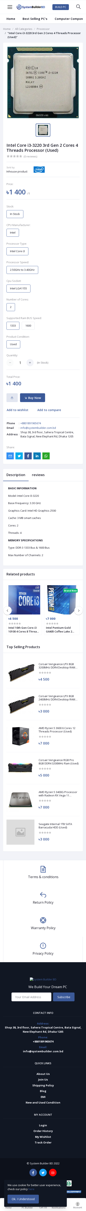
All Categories (23, 29)
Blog (43, 1091)
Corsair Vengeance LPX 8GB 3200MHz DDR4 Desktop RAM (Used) (57, 666)
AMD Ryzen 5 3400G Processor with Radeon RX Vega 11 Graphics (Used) (58, 794)
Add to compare (49, 410)
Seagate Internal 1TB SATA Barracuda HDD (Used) (55, 826)
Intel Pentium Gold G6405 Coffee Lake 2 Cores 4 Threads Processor (59, 629)
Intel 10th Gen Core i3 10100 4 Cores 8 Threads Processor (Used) (24, 629)
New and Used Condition (43, 1102)
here (31, 1189)
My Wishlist (43, 1137)
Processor (43, 29)
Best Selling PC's (35, 19)
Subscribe (63, 997)
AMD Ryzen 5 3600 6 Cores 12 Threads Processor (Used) (57, 730)
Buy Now (34, 398)
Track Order (43, 1142)
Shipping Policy (43, 1085)
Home (10, 19)
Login (43, 1125)
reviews (38, 475)
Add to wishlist (17, 410)
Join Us (43, 1079)
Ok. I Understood (23, 1199)
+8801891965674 (30, 423)
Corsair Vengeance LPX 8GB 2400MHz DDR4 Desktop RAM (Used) (57, 698)
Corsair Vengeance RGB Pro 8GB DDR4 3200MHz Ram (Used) (58, 762)
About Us (43, 1074)
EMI (43, 1097)
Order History (43, 1131)
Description (15, 475)
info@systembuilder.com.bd (38, 428)
